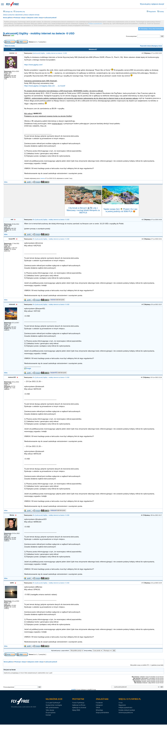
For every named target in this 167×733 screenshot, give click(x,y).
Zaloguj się (8, 11)
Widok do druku (10, 46)
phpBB (73, 689)
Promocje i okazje (19, 17)
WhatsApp (99, 710)
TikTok (98, 707)
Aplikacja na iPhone (78, 705)
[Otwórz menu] (2, 4)
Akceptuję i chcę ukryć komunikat (152, 29)
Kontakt (48, 715)
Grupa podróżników (102, 712)
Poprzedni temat (145, 46)
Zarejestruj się (20, 11)
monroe (42, 178)
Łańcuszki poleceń (50, 17)
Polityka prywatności (125, 707)
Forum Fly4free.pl (78, 703)
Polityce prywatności (95, 23)
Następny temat (157, 46)
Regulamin (152, 11)
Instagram (99, 705)
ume (12, 35)
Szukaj (161, 11)
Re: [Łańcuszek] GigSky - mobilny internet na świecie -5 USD (51, 219)
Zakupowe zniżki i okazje (35, 17)
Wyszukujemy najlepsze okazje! (152, 4)
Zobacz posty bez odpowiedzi (13, 15)
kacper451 (54, 372)
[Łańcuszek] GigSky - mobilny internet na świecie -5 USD (38, 33)
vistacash (53, 510)
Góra (5, 182)
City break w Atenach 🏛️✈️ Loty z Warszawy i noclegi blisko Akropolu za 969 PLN (83, 210)
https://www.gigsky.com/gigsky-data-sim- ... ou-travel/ (44, 86)
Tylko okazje (50, 710)
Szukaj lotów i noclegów (54, 705)
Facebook (99, 703)
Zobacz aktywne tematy (31, 15)
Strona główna (7, 17)
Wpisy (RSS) (76, 710)
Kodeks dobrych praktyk (127, 710)
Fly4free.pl (12, 4)
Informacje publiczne (126, 712)
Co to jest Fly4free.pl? (53, 703)
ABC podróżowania (52, 707)
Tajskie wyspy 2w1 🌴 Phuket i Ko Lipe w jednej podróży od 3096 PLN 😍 (120, 210)
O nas (120, 703)
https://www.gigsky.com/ (33, 65)
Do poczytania (50, 712)
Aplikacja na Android (79, 707)
